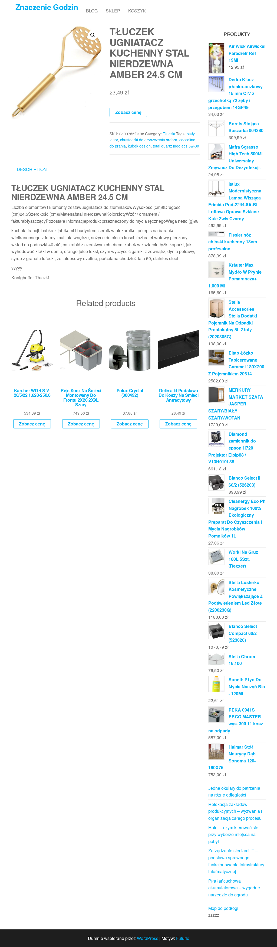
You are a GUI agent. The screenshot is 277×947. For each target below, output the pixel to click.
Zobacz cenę (128, 112)
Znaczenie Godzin (46, 6)
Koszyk (137, 11)
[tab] (35, 169)
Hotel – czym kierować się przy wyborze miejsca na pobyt (233, 834)
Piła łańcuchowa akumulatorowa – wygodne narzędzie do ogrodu (234, 888)
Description (32, 169)
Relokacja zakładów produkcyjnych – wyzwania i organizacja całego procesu (235, 811)
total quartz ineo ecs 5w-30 (176, 146)
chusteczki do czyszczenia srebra (148, 139)
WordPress (147, 938)
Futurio (182, 938)
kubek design (139, 146)
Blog (92, 11)
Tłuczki (169, 133)
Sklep (113, 11)
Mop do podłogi (223, 908)
